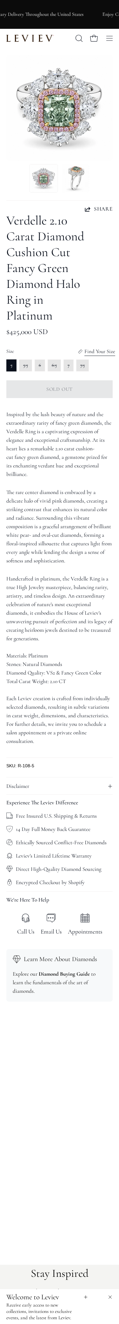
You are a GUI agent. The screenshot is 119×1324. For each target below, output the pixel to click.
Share (103, 209)
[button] (78, 38)
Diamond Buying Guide (64, 974)
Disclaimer (17, 786)
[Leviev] (30, 38)
